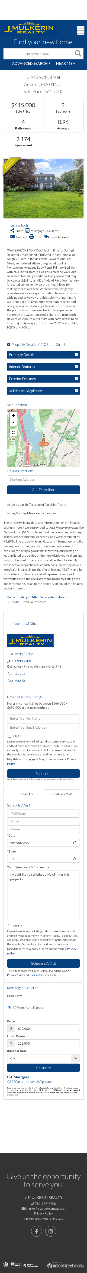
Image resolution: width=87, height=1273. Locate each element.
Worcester (47, 597)
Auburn (63, 597)
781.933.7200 (21, 661)
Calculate (43, 1067)
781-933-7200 (45, 1204)
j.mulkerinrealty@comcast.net (45, 1208)
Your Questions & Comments (28, 867)
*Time (11, 851)
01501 (15, 602)
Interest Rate (17, 1051)
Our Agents (17, 680)
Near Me (64, 63)
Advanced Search (30, 63)
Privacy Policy (15, 974)
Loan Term (14, 996)
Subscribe (44, 773)
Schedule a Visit (61, 794)
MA (34, 597)
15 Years (36, 1007)
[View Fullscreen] (13, 432)
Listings (24, 597)
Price (11, 1021)
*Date (11, 835)
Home (11, 597)
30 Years (18, 1007)
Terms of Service (39, 974)
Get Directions (43, 489)
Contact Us (17, 673)
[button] (78, 53)
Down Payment (18, 1036)
